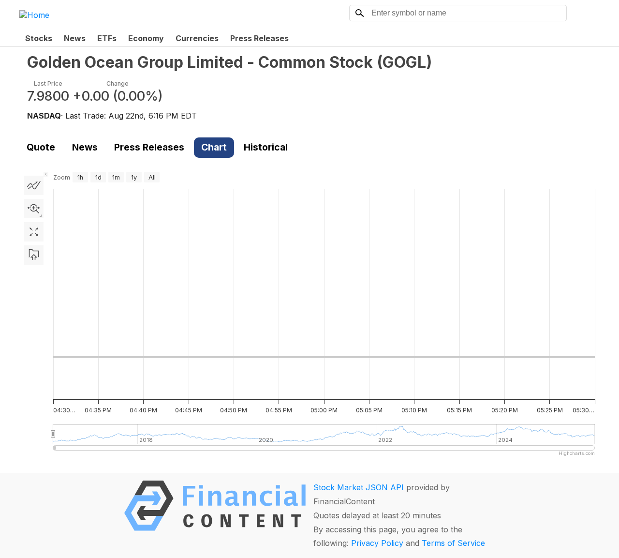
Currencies (197, 38)
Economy (146, 38)
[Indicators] (34, 185)
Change (117, 83)
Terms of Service (453, 543)
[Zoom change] (34, 208)
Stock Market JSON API (358, 487)
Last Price (48, 83)
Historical (266, 147)
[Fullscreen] (34, 231)
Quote (41, 147)
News (75, 38)
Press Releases (259, 38)
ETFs (107, 38)
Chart (214, 147)
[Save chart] (34, 255)
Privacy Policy (377, 543)
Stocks (38, 38)
